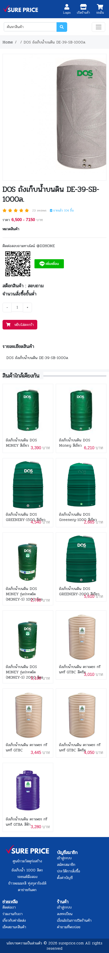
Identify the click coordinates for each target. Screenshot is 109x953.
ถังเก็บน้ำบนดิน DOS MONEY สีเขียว (21, 443)
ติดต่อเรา (9, 907)
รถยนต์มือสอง (27, 877)
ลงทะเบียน (64, 914)
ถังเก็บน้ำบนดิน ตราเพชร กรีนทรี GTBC (26, 747)
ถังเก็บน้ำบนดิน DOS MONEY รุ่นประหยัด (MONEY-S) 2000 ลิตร (24, 672)
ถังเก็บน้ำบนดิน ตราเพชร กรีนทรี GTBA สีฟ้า (26, 822)
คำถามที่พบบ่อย (68, 927)
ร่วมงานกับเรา (13, 914)
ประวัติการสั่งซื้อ (68, 871)
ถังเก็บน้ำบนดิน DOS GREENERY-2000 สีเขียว (79, 591)
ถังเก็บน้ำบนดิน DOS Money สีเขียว (74, 443)
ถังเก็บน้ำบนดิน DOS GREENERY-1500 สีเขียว (25, 517)
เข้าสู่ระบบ (64, 858)
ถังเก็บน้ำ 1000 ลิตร (27, 870)
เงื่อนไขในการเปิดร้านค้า (74, 920)
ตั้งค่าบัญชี (65, 878)
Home (8, 42)
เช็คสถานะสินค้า (14, 927)
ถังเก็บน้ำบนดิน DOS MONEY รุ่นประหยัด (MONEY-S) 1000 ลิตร (24, 594)
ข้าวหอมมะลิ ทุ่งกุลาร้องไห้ (27, 883)
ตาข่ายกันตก (27, 890)
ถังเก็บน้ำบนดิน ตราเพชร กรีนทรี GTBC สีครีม (79, 669)
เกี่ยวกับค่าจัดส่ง (14, 920)
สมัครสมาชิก (66, 865)
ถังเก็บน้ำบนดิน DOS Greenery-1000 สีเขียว (78, 517)
